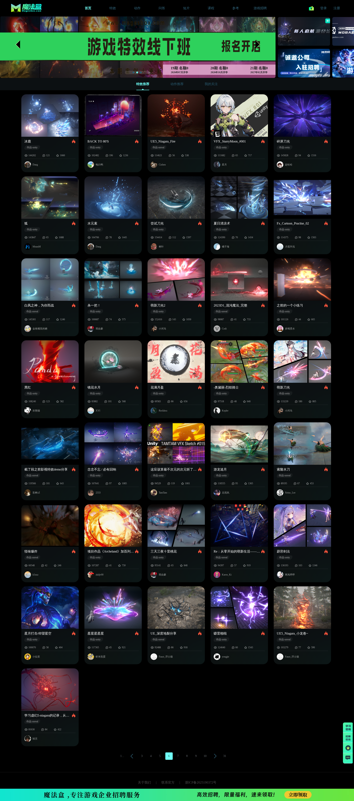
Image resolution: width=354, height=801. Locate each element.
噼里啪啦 (220, 633)
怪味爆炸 (30, 551)
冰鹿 (27, 141)
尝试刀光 (157, 223)
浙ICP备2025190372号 (200, 782)
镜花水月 (94, 387)
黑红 (27, 387)
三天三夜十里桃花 (164, 551)
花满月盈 (157, 387)
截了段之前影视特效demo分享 (46, 469)
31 (224, 756)
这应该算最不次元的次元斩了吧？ (174, 469)
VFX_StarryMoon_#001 (230, 141)
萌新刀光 (283, 387)
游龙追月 (220, 469)
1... (122, 756)
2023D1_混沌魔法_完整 (230, 305)
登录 (323, 8)
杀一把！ (94, 305)
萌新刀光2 (158, 305)
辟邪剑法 (283, 551)
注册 (337, 8)
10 (205, 756)
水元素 (92, 223)
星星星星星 (95, 633)
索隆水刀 (283, 469)
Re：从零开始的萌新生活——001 (237, 551)
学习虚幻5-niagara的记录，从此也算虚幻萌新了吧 (48, 715)
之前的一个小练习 (290, 305)
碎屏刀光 (283, 141)
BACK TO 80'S (98, 141)
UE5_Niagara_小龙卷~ (292, 633)
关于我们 (144, 782)
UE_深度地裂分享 (163, 633)
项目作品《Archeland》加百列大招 (111, 551)
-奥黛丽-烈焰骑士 (226, 387)
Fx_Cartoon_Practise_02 (293, 223)
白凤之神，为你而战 (39, 305)
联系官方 (168, 782)
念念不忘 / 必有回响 (101, 469)
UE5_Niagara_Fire (163, 141)
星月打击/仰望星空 (37, 633)
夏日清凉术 (222, 223)
